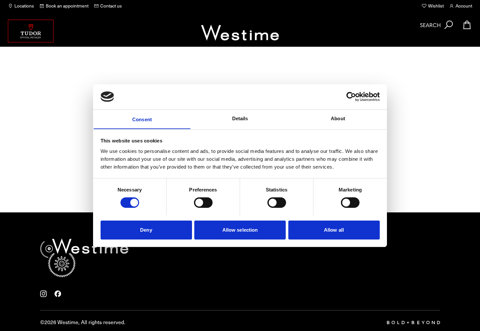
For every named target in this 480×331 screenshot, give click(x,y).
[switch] (203, 202)
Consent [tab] (142, 119)
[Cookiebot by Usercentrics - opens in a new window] (351, 97)
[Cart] (467, 25)
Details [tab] (240, 118)
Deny (146, 229)
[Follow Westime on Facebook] (58, 293)
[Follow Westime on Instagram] (43, 293)
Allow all (334, 229)
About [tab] (338, 118)
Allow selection (240, 229)
